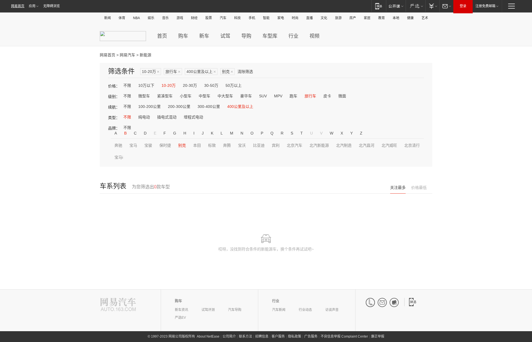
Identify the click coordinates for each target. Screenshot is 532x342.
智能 (266, 18)
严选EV (180, 318)
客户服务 (278, 336)
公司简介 (229, 336)
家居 (367, 18)
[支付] (432, 6)
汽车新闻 (278, 310)
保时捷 (165, 145)
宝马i (118, 157)
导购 (246, 36)
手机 (252, 18)
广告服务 (311, 336)
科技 (237, 18)
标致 (212, 145)
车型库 (269, 36)
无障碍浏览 (51, 6)
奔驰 (118, 145)
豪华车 (246, 96)
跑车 (293, 96)
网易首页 (17, 6)
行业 (293, 36)
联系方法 (245, 336)
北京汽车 (294, 145)
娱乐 (151, 18)
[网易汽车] (118, 305)
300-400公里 (209, 106)
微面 (342, 96)
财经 (194, 18)
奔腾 (227, 145)
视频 (314, 36)
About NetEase (208, 336)
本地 (396, 18)
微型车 (144, 96)
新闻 (107, 18)
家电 (280, 18)
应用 (32, 6)
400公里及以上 (201, 71)
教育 (381, 18)
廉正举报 (377, 336)
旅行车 (172, 71)
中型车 (204, 96)
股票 (208, 18)
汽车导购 (234, 310)
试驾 (225, 36)
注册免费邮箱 (485, 6)
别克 (227, 71)
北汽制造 (344, 145)
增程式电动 (193, 117)
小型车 (185, 96)
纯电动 (144, 117)
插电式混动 (167, 117)
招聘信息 (261, 336)
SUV (263, 96)
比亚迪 (259, 145)
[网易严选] (415, 6)
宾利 (276, 145)
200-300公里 (179, 106)
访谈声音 (332, 310)
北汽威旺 (389, 145)
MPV (278, 96)
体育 (122, 18)
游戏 (180, 18)
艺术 (424, 18)
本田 (197, 145)
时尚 (295, 18)
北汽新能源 (319, 145)
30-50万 (211, 85)
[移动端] (378, 6)
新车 (204, 36)
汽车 (223, 18)
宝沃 (242, 145)
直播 (309, 18)
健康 (410, 18)
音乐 (165, 18)
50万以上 (234, 85)
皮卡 (327, 96)
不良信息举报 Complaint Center (344, 336)
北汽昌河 (366, 145)
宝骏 (148, 145)
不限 (127, 85)
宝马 (133, 145)
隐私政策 (294, 336)
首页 (162, 36)
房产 (352, 18)
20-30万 (190, 85)
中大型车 (225, 96)
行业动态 (305, 310)
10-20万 (150, 71)
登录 (463, 6)
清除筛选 (245, 71)
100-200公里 (149, 106)
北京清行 (412, 145)
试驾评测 (208, 310)
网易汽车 (127, 55)
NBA (136, 18)
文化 (324, 18)
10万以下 (146, 85)
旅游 (338, 18)
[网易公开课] (396, 6)
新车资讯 (181, 310)
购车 (183, 36)
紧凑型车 (165, 96)
